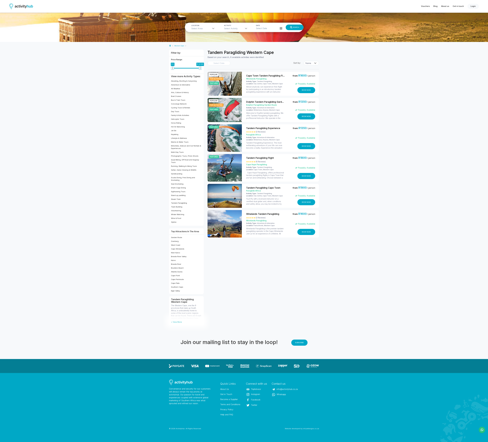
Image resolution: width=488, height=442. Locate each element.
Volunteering (176, 211)
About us (445, 6)
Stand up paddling (178, 195)
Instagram (255, 394)
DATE (258, 25)
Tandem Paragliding (179, 203)
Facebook (255, 399)
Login (473, 6)
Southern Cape (177, 287)
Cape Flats (175, 283)
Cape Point (175, 276)
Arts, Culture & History (180, 92)
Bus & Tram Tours (178, 100)
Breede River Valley (178, 256)
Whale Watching (177, 214)
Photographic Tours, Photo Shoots (184, 156)
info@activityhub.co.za (287, 389)
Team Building (176, 207)
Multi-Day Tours (177, 152)
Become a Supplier (229, 399)
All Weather (175, 89)
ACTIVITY (227, 25)
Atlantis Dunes (176, 272)
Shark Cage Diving (178, 188)
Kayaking (174, 134)
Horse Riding (176, 123)
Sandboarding (176, 174)
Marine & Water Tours (179, 142)
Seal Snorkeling (177, 184)
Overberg (175, 241)
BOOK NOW (306, 90)
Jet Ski (173, 130)
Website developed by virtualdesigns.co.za (302, 429)
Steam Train (176, 199)
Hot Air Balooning (178, 127)
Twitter (253, 405)
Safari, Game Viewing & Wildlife (183, 170)
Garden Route (176, 237)
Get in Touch (226, 394)
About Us (224, 389)
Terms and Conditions (230, 404)
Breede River (176, 264)
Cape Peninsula (177, 279)
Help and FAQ (226, 414)
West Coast (175, 245)
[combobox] (203, 28)
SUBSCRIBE (299, 343)
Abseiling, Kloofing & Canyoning (184, 81)
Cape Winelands (177, 249)
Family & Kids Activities (180, 115)
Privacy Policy (226, 409)
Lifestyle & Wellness (179, 138)
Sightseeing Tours (178, 191)
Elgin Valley (175, 291)
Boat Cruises (176, 96)
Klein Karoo (175, 253)
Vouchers (425, 6)
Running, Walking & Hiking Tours (184, 166)
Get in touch (458, 6)
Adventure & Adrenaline (180, 85)
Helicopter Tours (177, 119)
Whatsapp (281, 394)
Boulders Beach (177, 268)
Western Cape (179, 46)
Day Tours (175, 111)
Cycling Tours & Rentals (180, 108)
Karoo (173, 260)
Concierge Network (179, 104)
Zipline (173, 222)
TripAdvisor (255, 389)
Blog (435, 6)
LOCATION (195, 25)
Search (296, 27)
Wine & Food (176, 218)
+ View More (176, 322)
